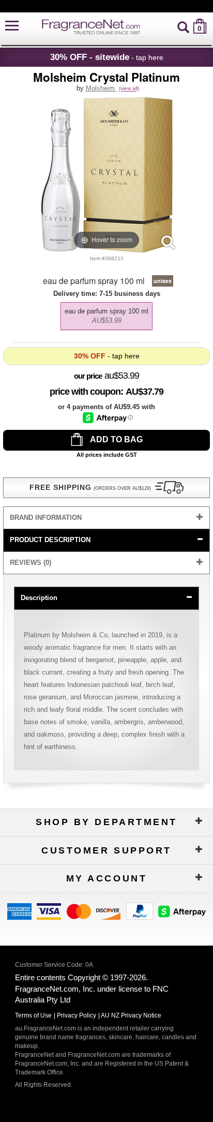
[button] (12, 26)
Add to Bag (115, 439)
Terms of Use (33, 1015)
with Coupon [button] (85, 391)
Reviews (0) (30, 562)
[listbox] (106, 313)
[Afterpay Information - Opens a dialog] (108, 417)
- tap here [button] (106, 57)
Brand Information (46, 517)
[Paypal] (139, 910)
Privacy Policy (76, 1015)
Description (39, 598)
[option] (106, 316)
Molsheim (101, 88)
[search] (183, 26)
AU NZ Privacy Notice (131, 1015)
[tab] (106, 518)
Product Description (50, 540)
